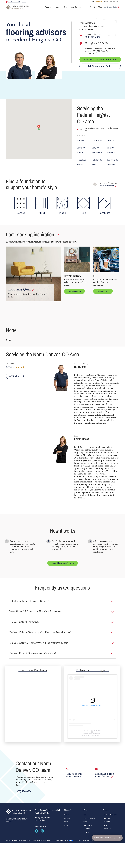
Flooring (48, 7)
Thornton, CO (81, 164)
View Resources (103, 291)
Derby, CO (95, 148)
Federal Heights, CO (97, 154)
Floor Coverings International (92, 730)
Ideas (58, 7)
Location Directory (110, 815)
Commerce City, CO (97, 142)
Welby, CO (95, 164)
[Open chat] (115, 838)
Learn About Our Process (62, 563)
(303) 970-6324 (92, 37)
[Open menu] (120, 838)
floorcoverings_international (92, 733)
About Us (112, 1)
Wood (66, 825)
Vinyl (66, 821)
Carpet (66, 815)
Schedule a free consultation (104, 775)
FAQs (105, 825)
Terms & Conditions (82, 840)
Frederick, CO (81, 160)
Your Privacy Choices (61, 840)
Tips (65, 7)
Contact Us (107, 828)
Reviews (86, 832)
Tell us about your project (74, 775)
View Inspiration (74, 291)
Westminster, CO (112, 164)
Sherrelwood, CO (112, 160)
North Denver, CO (14, 2)
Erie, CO (80, 152)
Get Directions (40, 820)
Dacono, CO (111, 140)
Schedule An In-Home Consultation (100, 59)
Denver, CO (81, 148)
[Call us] (80, 34)
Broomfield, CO (82, 140)
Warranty (106, 821)
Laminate (67, 818)
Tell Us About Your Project (100, 66)
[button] (62, 601)
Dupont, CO (111, 148)
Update (24, 2)
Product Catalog (89, 818)
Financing (106, 818)
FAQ (117, 1)
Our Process (76, 7)
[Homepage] (19, 811)
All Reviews (14, 376)
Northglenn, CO (97, 160)
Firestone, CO (111, 152)
